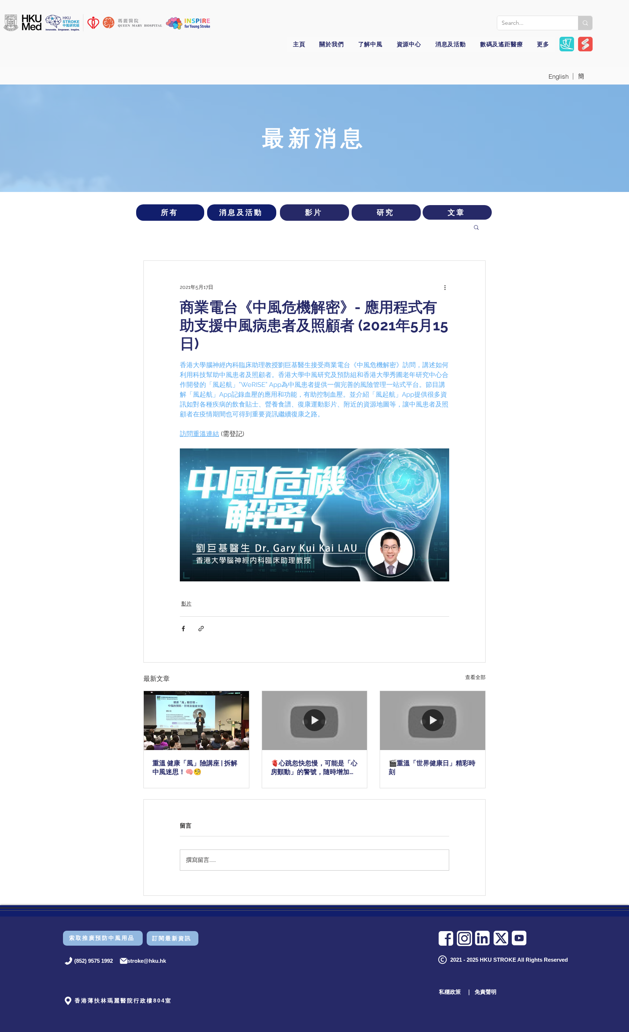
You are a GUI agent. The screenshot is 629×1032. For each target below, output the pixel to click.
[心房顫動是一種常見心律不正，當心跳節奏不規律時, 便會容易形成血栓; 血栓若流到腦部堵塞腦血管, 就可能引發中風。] (314, 720)
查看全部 (475, 677)
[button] (188, 23)
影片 (186, 604)
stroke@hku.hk (146, 961)
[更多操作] (444, 287)
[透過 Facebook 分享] (183, 628)
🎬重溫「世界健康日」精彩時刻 (432, 767)
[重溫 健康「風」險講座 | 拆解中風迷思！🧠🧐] (196, 720)
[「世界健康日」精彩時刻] (432, 720)
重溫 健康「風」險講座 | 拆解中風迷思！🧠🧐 (195, 767)
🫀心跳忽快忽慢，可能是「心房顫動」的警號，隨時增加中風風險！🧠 (314, 767)
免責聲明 (486, 992)
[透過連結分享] (201, 628)
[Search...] (585, 23)
